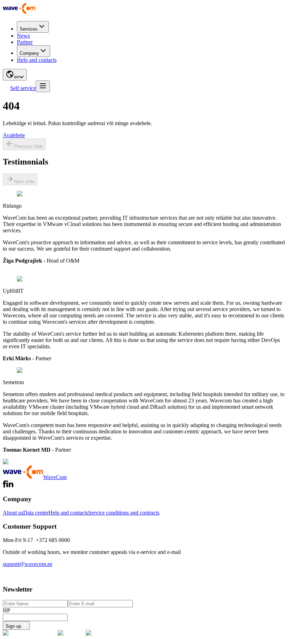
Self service (23, 88)
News (23, 36)
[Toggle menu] (43, 86)
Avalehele (14, 135)
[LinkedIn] (9, 486)
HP (6, 610)
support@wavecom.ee (27, 564)
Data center (35, 513)
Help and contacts (37, 60)
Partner (25, 42)
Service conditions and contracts (123, 513)
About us (13, 513)
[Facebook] (4, 486)
